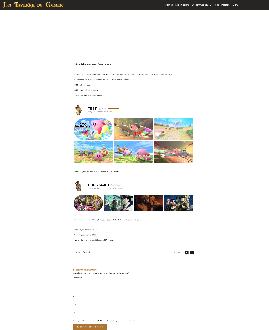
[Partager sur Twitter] (187, 252)
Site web (76, 313)
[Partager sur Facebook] (192, 252)
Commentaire (78, 277)
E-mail (75, 305)
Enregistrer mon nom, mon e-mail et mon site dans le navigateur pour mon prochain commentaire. (109, 321)
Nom (75, 297)
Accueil (169, 5)
